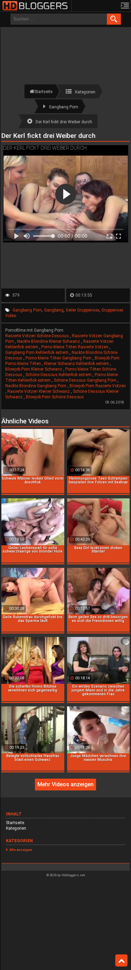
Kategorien (16, 828)
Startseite (15, 822)
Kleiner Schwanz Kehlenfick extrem (77, 363)
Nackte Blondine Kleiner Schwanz (49, 341)
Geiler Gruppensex (82, 310)
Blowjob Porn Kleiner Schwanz (34, 369)
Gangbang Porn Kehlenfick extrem (37, 352)
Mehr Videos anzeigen (65, 784)
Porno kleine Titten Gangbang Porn (59, 358)
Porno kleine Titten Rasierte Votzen (75, 347)
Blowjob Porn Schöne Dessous (55, 397)
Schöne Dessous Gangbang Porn (85, 380)
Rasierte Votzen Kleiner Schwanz (39, 391)
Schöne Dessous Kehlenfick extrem (59, 374)
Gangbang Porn (27, 310)
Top (121, 960)
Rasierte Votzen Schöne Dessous (37, 335)
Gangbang (54, 310)
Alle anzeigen (20, 850)
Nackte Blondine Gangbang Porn (36, 385)
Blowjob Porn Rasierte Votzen (98, 385)
